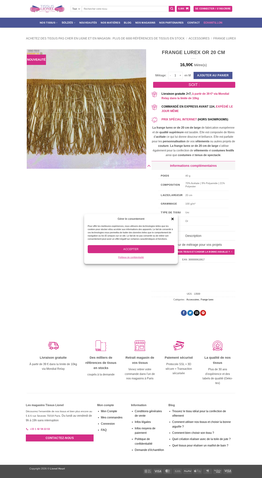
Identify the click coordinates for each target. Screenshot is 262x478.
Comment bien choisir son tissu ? (193, 432)
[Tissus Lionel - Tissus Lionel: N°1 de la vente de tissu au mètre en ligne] (47, 9)
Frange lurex (224, 38)
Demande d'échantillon (149, 449)
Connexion (108, 423)
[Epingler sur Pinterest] (203, 313)
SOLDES (67, 22)
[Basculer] (148, 165)
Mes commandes (111, 417)
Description (193, 236)
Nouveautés (88, 22)
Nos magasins (145, 22)
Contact (193, 22)
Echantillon (213, 22)
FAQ (104, 429)
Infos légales (143, 421)
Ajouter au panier (213, 75)
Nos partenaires (171, 22)
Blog (127, 22)
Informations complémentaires (193, 165)
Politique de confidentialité (131, 257)
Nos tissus (47, 22)
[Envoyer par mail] (197, 313)
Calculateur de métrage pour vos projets (193, 244)
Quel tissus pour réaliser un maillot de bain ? (200, 445)
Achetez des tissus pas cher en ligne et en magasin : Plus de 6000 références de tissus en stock (105, 38)
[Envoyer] (172, 9)
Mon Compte (109, 411)
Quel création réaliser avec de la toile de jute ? (201, 439)
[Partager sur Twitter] (190, 313)
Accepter (131, 249)
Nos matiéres (110, 22)
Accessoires (199, 38)
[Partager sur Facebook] (184, 313)
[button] (172, 219)
